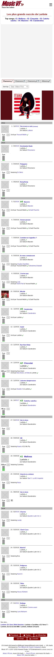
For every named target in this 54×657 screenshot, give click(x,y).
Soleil (22, 327)
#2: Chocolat (32, 19)
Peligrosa (23, 565)
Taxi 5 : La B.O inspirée (35, 478)
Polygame (23, 164)
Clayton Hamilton (23, 264)
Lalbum (30, 130)
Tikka (22, 583)
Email (21, 639)
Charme (23, 512)
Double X (20, 389)
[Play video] (27, 105)
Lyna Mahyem (22, 611)
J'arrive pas (24, 273)
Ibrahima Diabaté (36, 266)
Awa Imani (20, 373)
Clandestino (32, 313)
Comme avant (32, 607)
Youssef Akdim (22, 135)
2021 (17, 603)
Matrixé (22, 548)
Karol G (19, 574)
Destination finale (26, 146)
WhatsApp (42, 635)
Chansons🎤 (8, 81)
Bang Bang (24, 182)
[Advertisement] (27, 51)
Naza (19, 482)
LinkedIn (35, 639)
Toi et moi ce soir (29, 126)
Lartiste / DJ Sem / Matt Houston (12, 625)
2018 (17, 420)
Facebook (14, 635)
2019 (17, 512)
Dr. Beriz (20, 172)
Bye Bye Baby (25, 345)
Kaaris (19, 446)
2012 (17, 126)
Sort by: (6, 87)
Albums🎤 (46, 81)
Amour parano (25, 220)
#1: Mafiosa (20, 19)
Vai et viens (24, 420)
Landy (19, 520)
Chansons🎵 (20, 81)
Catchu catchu (30, 401)
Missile (22, 291)
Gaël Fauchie (34, 210)
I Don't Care (24, 530)
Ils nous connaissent (27, 256)
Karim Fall (20, 284)
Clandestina (28, 309)
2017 (17, 400)
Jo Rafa (27, 373)
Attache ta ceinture (27, 474)
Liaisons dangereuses (28, 381)
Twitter (28, 635)
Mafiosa (28, 456)
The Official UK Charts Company (29, 647)
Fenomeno (31, 150)
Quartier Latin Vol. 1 (34, 516)
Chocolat (28, 363)
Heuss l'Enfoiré (22, 592)
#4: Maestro (23, 21)
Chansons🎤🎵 (33, 81)
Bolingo (22, 603)
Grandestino (32, 405)
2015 (17, 146)
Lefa (18, 282)
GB (21, 438)
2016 (17, 201)
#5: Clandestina (37, 21)
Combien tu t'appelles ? (28, 238)
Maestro (27, 202)
